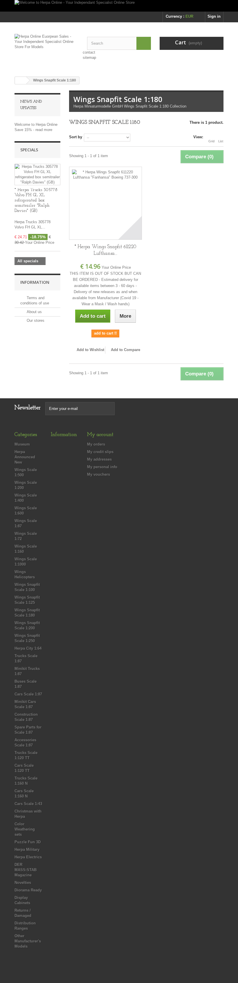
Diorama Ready (28, 890)
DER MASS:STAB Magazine (26, 869)
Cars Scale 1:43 (28, 804)
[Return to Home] (20, 80)
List (220, 141)
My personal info (102, 467)
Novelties (23, 882)
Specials (29, 149)
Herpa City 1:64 (28, 648)
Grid (211, 141)
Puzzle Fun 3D (28, 842)
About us (34, 312)
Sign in (214, 16)
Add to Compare (125, 350)
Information (34, 282)
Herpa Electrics (28, 857)
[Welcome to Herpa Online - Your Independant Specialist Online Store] (119, 6)
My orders (96, 444)
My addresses (99, 459)
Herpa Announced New (25, 457)
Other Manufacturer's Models (28, 941)
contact (89, 52)
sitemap (89, 57)
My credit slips (100, 452)
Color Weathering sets (25, 829)
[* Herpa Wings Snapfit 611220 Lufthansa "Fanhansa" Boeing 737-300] (105, 203)
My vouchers (98, 474)
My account (100, 434)
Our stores (35, 320)
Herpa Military (27, 849)
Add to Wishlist (89, 350)
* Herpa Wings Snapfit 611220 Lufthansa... (105, 250)
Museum (22, 444)
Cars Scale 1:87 (28, 694)
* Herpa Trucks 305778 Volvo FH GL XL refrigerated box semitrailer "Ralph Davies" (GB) (36, 200)
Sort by (75, 137)
